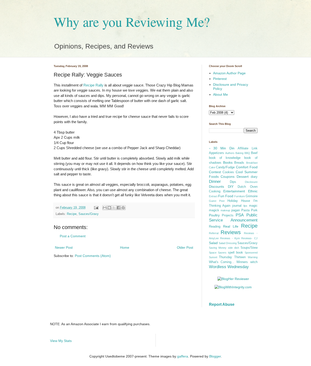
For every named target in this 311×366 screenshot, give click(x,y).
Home (124, 247)
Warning (253, 257)
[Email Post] (96, 207)
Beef (254, 153)
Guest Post (217, 200)
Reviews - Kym (230, 238)
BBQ (247, 153)
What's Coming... (221, 262)
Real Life (230, 226)
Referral (213, 233)
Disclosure (251, 181)
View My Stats (61, 341)
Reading (214, 226)
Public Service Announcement (233, 217)
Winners (242, 262)
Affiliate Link (247, 148)
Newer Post (64, 247)
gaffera (182, 356)
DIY (230, 186)
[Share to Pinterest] (123, 207)
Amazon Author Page (229, 73)
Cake (212, 167)
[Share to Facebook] (118, 207)
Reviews (231, 232)
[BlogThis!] (109, 207)
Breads (239, 162)
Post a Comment (73, 236)
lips (245, 205)
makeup (225, 210)
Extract (213, 196)
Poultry (214, 215)
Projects (227, 215)
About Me (220, 94)
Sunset (213, 257)
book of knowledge (225, 158)
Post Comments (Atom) (93, 256)
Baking (239, 153)
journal (237, 205)
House (245, 201)
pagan (235, 210)
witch (254, 262)
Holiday (232, 201)
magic (253, 205)
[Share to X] (114, 207)
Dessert (243, 177)
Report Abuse (221, 304)
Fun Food (225, 196)
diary (254, 177)
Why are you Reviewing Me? (132, 21)
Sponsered (251, 252)
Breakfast (252, 162)
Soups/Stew (249, 247)
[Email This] (104, 207)
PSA (240, 215)
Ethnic (253, 191)
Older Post (185, 247)
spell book (235, 252)
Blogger (215, 356)
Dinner (215, 181)
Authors (229, 153)
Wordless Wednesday (229, 266)
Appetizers (216, 153)
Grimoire (252, 196)
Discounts (216, 186)
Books (228, 162)
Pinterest (220, 79)
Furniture (239, 196)
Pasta (245, 210)
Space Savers (217, 252)
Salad (213, 243)
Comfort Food (247, 167)
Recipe (72, 214)
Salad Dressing (228, 243)
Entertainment (234, 191)
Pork (254, 210)
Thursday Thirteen (232, 257)
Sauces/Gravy (88, 214)
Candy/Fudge (225, 167)
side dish (233, 247)
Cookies (228, 172)
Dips (233, 182)
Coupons (227, 177)
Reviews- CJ (249, 238)
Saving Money (217, 247)
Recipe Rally (93, 85)
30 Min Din (223, 148)
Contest (215, 172)
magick (214, 210)
